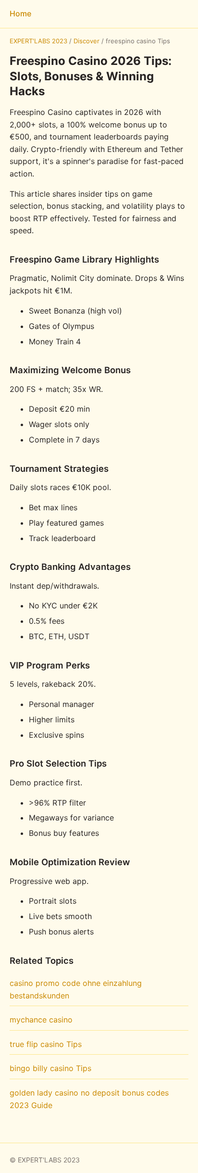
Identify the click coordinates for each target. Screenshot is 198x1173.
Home (20, 13)
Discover (86, 41)
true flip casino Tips (46, 1044)
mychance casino (41, 1019)
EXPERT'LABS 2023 (38, 41)
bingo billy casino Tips (50, 1068)
